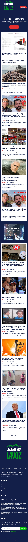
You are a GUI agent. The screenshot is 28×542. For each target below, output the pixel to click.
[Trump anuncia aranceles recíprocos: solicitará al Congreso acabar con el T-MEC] (14, 409)
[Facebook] (6, 540)
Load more (13, 435)
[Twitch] (15, 540)
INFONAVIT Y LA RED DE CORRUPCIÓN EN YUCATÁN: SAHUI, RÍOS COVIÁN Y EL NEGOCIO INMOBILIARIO (14, 210)
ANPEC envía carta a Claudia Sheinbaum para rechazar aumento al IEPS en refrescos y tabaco (14, 53)
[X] (18, 540)
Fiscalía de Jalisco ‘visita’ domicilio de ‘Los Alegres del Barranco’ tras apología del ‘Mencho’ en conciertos (13, 328)
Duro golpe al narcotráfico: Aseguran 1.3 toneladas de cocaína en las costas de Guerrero (14, 85)
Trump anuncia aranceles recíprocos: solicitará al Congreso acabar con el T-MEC (13, 421)
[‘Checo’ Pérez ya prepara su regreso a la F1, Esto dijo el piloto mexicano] (14, 285)
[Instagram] (9, 540)
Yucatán (4, 120)
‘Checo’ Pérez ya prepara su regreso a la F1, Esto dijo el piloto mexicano (14, 296)
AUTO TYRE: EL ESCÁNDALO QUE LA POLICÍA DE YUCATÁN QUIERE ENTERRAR (14, 147)
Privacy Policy (13, 531)
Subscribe (23, 528)
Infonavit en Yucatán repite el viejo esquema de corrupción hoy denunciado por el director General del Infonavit (14, 116)
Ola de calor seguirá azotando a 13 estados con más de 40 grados (12, 358)
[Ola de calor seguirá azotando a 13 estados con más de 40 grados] (14, 347)
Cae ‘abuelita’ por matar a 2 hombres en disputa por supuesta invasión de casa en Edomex (13, 390)
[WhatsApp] (22, 540)
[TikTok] (12, 540)
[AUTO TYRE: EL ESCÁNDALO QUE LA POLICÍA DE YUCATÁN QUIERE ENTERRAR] (14, 136)
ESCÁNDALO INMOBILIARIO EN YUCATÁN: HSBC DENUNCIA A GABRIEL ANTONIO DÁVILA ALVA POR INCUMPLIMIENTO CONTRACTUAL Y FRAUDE (14, 265)
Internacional (5, 425)
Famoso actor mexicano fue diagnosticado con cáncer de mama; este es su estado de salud (13, 179)
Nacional (4, 57)
